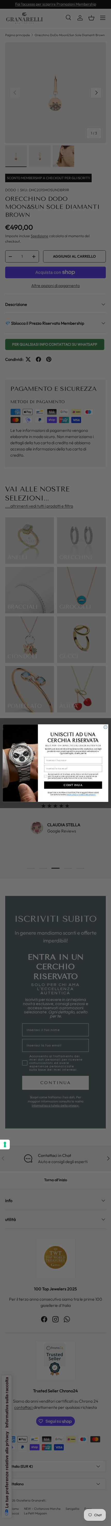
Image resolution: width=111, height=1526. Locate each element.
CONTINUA (73, 784)
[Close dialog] (105, 727)
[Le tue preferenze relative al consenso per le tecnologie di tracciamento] (5, 1144)
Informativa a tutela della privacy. (81, 795)
